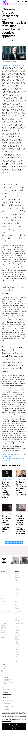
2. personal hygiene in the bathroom (18, 579)
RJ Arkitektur (18, 615)
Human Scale (18, 575)
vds (23, 65)
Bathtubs (4, 630)
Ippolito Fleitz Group (18, 620)
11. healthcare (18, 594)
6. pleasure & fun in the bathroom (18, 586)
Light (16, 606)
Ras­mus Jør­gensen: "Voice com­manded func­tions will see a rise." (7, 524)
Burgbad (17, 629)
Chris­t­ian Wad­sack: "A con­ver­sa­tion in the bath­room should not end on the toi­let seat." (21, 525)
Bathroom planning (7, 611)
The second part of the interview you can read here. (14, 455)
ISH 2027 (4, 656)
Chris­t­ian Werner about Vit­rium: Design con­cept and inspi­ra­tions (6, 489)
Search (22, 1)
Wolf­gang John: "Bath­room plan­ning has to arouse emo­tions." (21, 488)
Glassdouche (18, 637)
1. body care (18, 577)
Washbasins (4, 634)
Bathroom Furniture (4, 636)
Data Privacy (4, 670)
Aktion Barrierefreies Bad (18, 658)
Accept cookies (14, 725)
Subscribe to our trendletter (14, 542)
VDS (16, 660)
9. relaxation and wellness (18, 591)
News (3, 625)
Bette (16, 627)
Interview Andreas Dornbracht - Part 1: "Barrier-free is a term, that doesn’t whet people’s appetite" (14, 22)
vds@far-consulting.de (7, 693)
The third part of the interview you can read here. (13, 459)
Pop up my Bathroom (18, 656)
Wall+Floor (18, 601)
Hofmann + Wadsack (18, 613)
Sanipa (17, 646)
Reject (14, 729)
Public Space (4, 603)
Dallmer (17, 630)
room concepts (16, 65)
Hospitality (4, 601)
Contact (4, 664)
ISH (2, 654)
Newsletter (4, 672)
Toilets (3, 637)
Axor (16, 625)
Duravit (17, 634)
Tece (16, 648)
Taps (2, 629)
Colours (17, 603)
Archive (17, 596)
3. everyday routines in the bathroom (18, 580)
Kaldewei (18, 641)
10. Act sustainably (18, 592)
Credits (3, 668)
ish (9, 65)
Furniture (4, 479)
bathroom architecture (8, 514)
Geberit (17, 636)
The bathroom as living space (18, 574)
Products (4, 623)
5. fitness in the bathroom (18, 584)
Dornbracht (18, 632)
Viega (16, 649)
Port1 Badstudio (18, 618)
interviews (4, 65)
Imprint (3, 667)
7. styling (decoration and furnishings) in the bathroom (18, 587)
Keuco (17, 644)
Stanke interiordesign (18, 617)
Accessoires (4, 627)
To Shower (4, 632)
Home (3, 571)
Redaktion (18, 661)
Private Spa (4, 605)
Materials (18, 605)
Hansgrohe (18, 639)
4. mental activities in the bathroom (18, 582)
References (5, 599)
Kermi (16, 642)
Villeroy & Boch (18, 651)
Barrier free (18, 608)
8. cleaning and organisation (18, 589)
